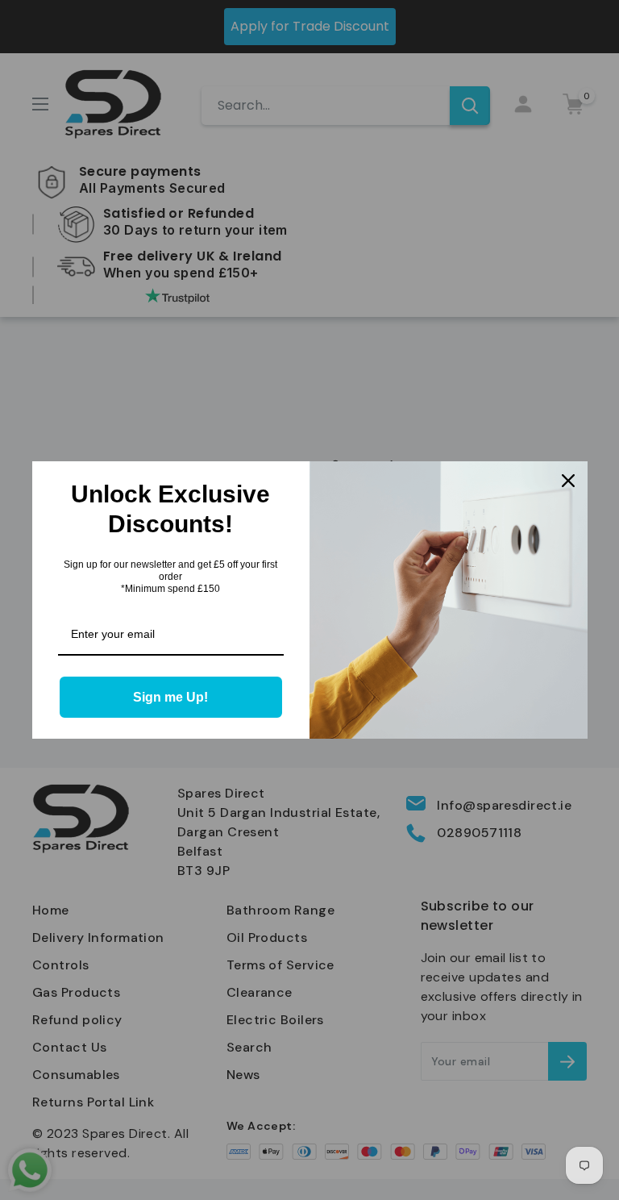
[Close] (568, 480)
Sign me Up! (170, 697)
